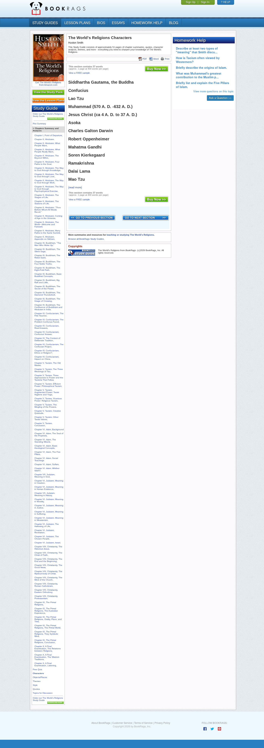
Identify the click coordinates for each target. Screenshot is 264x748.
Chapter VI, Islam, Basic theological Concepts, (45, 447)
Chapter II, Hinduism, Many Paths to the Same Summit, (47, 231)
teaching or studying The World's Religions (130, 235)
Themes (36, 681)
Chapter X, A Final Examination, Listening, (45, 664)
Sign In (205, 2)
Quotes (36, 689)
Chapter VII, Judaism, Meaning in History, (44, 494)
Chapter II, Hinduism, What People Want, (47, 144)
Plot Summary (39, 123)
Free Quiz (37, 669)
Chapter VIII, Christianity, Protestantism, (46, 597)
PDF (145, 59)
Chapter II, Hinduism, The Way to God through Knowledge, (49, 169)
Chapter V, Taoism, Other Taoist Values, (46, 418)
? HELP (225, 2)
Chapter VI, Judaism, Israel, (47, 542)
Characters (38, 673)
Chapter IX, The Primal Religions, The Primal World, (47, 626)
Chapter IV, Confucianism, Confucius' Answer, (46, 333)
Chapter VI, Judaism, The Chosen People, (46, 537)
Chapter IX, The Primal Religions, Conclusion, (45, 641)
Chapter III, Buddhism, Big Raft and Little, (47, 281)
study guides (45, 22)
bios (101, 22)
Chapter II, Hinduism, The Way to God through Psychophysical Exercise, (49, 188)
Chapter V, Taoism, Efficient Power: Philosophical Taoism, (48, 385)
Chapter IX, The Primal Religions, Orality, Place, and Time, (48, 619)
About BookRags (100, 722)
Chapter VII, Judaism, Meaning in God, (44, 475)
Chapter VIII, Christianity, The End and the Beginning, (48, 560)
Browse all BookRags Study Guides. (86, 239)
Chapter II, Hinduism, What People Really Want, (47, 150)
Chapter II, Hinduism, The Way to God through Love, (49, 175)
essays (118, 22)
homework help (146, 22)
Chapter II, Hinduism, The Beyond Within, (46, 156)
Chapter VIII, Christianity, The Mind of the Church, (48, 578)
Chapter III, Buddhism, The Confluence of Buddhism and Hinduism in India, (48, 307)
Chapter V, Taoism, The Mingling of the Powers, (45, 406)
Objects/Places (40, 677)
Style (35, 685)
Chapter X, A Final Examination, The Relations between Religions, (47, 648)
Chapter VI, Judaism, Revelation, (44, 531)
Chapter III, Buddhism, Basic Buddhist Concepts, (48, 275)
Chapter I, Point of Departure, (48, 135)
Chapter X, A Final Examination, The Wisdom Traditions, (46, 657)
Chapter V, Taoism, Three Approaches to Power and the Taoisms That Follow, (48, 377)
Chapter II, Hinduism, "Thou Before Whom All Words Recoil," (47, 209)
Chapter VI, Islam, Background (49, 429)
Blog (173, 22)
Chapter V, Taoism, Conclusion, (43, 424)
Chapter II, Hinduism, (44, 139)
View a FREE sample (79, 73)
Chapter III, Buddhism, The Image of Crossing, (47, 300)
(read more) (75, 187)
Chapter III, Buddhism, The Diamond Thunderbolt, (47, 293)
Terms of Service (143, 722)
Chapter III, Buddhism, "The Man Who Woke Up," (47, 244)
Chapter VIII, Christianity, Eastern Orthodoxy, (46, 591)
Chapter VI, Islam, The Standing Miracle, (45, 440)
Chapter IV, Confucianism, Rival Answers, (46, 327)
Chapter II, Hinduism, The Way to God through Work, (49, 181)
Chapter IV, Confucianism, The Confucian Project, (49, 345)
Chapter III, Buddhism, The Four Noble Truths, (47, 262)
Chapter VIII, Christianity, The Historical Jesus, (48, 547)
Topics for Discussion (43, 693)
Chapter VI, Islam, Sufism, (46, 464)
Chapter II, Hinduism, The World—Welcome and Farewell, (46, 224)
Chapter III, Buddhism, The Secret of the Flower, (47, 287)
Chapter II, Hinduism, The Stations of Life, (46, 202)
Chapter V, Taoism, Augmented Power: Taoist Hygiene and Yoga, (46, 392)
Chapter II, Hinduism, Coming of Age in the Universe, (48, 217)
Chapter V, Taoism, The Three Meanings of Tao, (48, 370)
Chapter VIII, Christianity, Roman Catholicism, (46, 585)
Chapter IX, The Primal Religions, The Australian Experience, (46, 610)
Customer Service (122, 722)
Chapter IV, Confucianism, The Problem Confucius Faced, (49, 320)
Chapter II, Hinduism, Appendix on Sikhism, (44, 238)
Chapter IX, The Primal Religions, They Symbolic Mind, (46, 633)
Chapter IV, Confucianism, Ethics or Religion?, (46, 351)
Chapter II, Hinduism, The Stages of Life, (46, 196)
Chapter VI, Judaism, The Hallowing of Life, (46, 525)
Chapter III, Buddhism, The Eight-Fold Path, (47, 269)
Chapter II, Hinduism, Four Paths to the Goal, (46, 163)
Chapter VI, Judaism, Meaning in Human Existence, (48, 488)
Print (167, 59)
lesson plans (77, 22)
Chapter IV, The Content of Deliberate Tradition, (47, 339)
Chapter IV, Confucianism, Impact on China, (46, 358)
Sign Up (190, 2)
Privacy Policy (162, 722)
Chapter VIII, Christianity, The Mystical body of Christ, (48, 572)
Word (156, 59)
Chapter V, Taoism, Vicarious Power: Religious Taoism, (48, 399)
